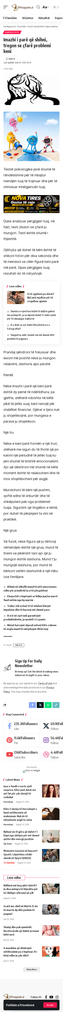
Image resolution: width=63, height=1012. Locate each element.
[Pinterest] (21, 740)
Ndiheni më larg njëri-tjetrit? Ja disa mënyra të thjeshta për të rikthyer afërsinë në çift (21, 889)
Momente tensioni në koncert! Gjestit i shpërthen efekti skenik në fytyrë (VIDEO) (20, 854)
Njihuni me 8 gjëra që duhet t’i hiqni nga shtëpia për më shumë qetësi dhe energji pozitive (21, 835)
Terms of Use (45, 683)
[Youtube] (21, 754)
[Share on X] (40, 705)
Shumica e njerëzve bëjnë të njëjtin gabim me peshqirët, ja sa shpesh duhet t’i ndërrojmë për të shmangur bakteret (31, 315)
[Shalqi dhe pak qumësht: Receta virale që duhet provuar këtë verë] (50, 930)
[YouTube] (51, 997)
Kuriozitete (12, 32)
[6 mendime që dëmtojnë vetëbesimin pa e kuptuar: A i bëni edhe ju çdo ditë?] (50, 951)
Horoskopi (8, 802)
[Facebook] (21, 726)
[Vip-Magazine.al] (22, 7)
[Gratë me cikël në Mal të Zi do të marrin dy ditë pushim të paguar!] (50, 909)
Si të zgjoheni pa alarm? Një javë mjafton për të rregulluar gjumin (40, 297)
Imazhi (18, 645)
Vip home (8, 843)
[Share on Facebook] (32, 705)
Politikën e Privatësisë (20, 1005)
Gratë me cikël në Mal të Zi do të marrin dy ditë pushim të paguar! (21, 910)
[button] (50, 1005)
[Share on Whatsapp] (48, 705)
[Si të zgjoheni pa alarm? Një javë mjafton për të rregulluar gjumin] (15, 297)
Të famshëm (9, 862)
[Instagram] (57, 997)
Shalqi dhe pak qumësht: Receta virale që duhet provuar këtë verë (21, 930)
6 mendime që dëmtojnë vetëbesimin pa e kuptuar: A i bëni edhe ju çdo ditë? (20, 951)
